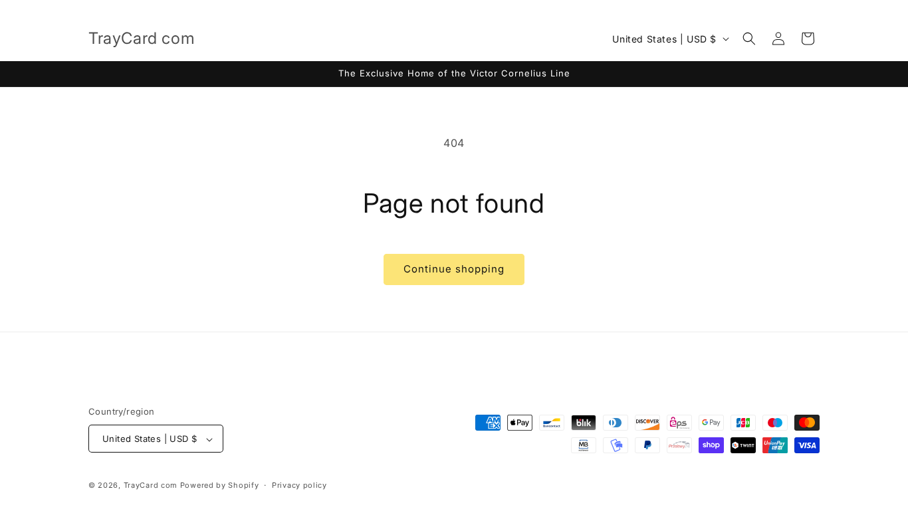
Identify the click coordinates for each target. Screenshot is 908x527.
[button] (749, 38)
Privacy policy (299, 485)
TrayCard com (150, 485)
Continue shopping (454, 269)
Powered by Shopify (219, 485)
